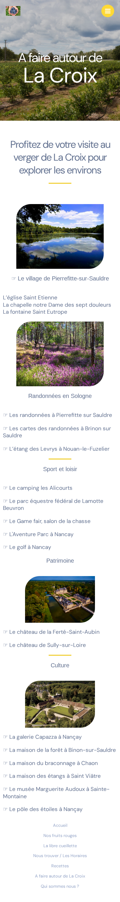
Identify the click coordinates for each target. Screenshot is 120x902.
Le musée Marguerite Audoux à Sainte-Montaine (56, 792)
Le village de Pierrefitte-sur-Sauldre (60, 278)
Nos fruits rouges (60, 835)
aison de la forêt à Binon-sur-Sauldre (59, 750)
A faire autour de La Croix (60, 876)
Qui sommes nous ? (60, 886)
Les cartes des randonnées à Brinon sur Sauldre (57, 432)
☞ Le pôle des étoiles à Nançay (43, 809)
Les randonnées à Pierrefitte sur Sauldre (57, 415)
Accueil (60, 825)
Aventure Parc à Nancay (38, 534)
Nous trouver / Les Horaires (60, 856)
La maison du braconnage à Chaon (50, 763)
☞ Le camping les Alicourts (38, 488)
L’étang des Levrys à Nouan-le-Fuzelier (56, 448)
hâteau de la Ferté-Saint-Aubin (51, 632)
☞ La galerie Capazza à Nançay (42, 736)
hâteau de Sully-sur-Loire (44, 645)
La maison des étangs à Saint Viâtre (52, 776)
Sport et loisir (60, 469)
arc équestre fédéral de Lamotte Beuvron (53, 504)
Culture (60, 665)
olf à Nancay (27, 547)
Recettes (60, 866)
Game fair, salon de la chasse (47, 521)
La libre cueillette (60, 846)
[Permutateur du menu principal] (107, 11)
